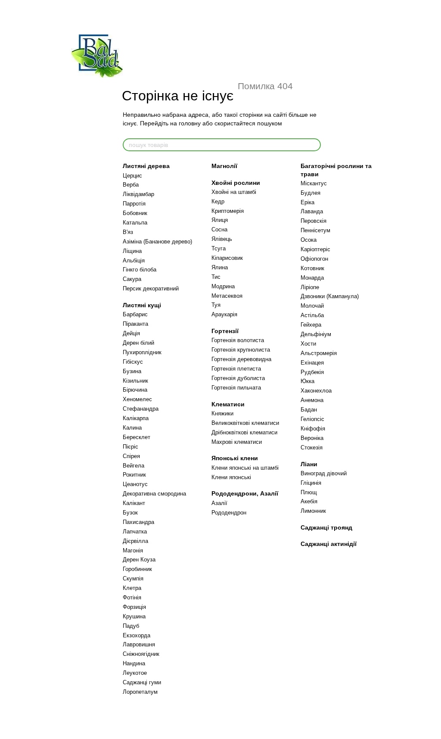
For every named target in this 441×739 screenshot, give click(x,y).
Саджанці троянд (326, 527)
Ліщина (132, 251)
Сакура (132, 279)
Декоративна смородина (154, 493)
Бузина (132, 371)
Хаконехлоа (316, 390)
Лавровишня (139, 644)
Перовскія (313, 221)
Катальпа (135, 222)
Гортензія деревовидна (241, 359)
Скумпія (133, 578)
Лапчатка (135, 531)
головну (190, 123)
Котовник (312, 268)
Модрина (223, 286)
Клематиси (228, 404)
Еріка (307, 202)
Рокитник (134, 474)
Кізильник (135, 380)
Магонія (133, 550)
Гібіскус (133, 362)
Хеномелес (137, 399)
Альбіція (134, 260)
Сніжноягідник (141, 654)
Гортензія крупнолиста (240, 349)
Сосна (219, 229)
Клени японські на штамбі (245, 468)
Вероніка (312, 438)
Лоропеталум (140, 692)
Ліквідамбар (138, 194)
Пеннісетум (315, 230)
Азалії (219, 503)
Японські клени (234, 458)
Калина (132, 427)
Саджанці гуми (142, 682)
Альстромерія (319, 353)
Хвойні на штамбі (233, 192)
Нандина (134, 663)
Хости (308, 343)
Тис (215, 277)
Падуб (131, 626)
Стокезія (312, 447)
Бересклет (136, 437)
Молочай (312, 305)
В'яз (128, 232)
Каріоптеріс (315, 249)
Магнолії (224, 165)
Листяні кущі (142, 305)
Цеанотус (135, 484)
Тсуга (218, 248)
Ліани (309, 464)
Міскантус (314, 183)
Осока (309, 240)
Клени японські (231, 477)
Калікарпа (136, 418)
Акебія (309, 501)
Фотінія (132, 597)
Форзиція (134, 607)
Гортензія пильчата (236, 387)
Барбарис (135, 314)
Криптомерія (227, 211)
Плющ (309, 492)
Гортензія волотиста (237, 340)
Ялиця (219, 220)
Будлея (310, 193)
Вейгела (133, 465)
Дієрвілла (135, 541)
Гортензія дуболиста (238, 378)
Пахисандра (138, 522)
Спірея (131, 456)
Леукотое (135, 673)
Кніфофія (313, 428)
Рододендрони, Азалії (244, 493)
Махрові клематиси (236, 442)
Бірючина (135, 390)
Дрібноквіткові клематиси (244, 432)
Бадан (309, 409)
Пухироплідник (142, 352)
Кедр (217, 201)
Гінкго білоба (139, 269)
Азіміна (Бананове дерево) (157, 241)
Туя (215, 305)
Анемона (312, 400)
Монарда (312, 277)
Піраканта (135, 324)
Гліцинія (311, 483)
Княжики (222, 413)
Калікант (134, 503)
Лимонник (313, 511)
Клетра (132, 588)
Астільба (312, 315)
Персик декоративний (151, 288)
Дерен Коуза (139, 559)
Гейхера (311, 324)
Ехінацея (312, 362)
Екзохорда (136, 635)
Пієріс (130, 446)
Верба (131, 184)
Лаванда (312, 211)
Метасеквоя (226, 296)
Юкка (307, 381)
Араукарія (224, 314)
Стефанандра (140, 408)
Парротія (134, 203)
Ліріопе (310, 287)
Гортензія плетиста (236, 368)
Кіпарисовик (227, 258)
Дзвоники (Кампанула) (330, 296)
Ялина (219, 267)
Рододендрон (228, 512)
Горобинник (137, 569)
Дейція (131, 333)
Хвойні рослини (235, 182)
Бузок (130, 512)
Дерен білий (138, 343)
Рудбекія (312, 372)
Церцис (132, 175)
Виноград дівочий (324, 473)
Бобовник (135, 213)
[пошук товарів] (314, 144)
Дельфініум (316, 334)
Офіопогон (314, 259)
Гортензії (225, 330)
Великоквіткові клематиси (245, 423)
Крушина (134, 616)
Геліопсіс (312, 419)
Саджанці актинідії (329, 543)
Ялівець (221, 239)
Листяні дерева (146, 165)
